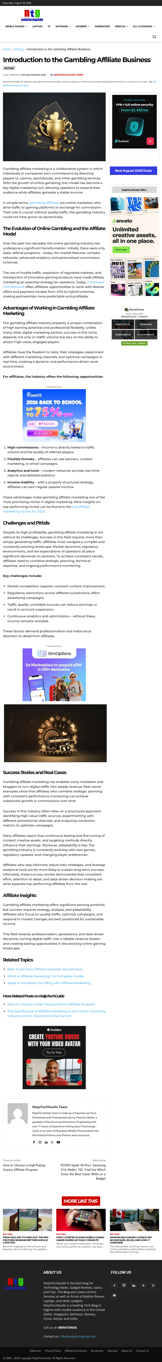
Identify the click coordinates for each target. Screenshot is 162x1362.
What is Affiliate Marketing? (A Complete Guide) (45, 976)
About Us (126, 1350)
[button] (154, 37)
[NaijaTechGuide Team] (18, 1123)
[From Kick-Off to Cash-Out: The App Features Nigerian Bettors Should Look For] (27, 1220)
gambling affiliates (44, 203)
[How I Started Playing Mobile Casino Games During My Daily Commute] (80, 1220)
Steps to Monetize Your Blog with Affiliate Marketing (48, 983)
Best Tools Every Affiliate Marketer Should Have (44, 969)
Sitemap (112, 1350)
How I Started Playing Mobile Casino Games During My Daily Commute (80, 1239)
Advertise (35, 1350)
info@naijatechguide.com (78, 1336)
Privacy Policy (53, 1350)
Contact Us (142, 1350)
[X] (115, 75)
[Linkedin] (144, 75)
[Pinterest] (125, 75)
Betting (19, 49)
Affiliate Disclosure (76, 1350)
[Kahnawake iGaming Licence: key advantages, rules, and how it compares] (134, 1220)
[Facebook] (106, 75)
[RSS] (143, 1285)
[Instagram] (40, 1141)
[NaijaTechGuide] (31, 15)
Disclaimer (97, 1350)
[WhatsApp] (135, 75)
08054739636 (67, 1327)
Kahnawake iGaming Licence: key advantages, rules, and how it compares (131, 1240)
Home (7, 49)
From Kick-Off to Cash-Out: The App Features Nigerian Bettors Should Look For (25, 1240)
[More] (154, 75)
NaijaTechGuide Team (68, 75)
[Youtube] (58, 1141)
